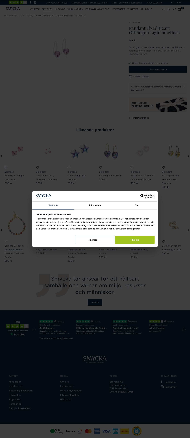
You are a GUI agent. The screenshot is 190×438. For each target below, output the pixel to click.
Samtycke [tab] (53, 205)
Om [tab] (136, 205)
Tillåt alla (134, 240)
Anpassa (93, 240)
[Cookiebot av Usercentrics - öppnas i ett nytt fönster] (142, 196)
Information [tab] (95, 205)
